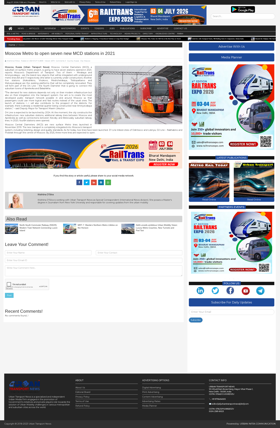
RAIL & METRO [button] (13, 34)
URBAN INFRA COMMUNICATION (258, 423)
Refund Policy (115, 2)
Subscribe (196, 320)
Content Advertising (152, 396)
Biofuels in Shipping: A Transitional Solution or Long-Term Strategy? (82, 39)
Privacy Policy (85, 2)
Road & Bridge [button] (28, 34)
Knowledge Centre (165, 34)
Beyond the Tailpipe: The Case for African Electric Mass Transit (250, 39)
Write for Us (55, 2)
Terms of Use (100, 2)
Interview (50, 28)
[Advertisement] (231, 348)
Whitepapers (68, 28)
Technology (116, 34)
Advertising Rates (151, 401)
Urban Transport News (40, 423)
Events (85, 28)
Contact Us (180, 28)
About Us (80, 387)
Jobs (112, 28)
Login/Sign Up (131, 2)
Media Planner (149, 406)
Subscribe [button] (146, 28)
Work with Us (70, 2)
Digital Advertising (151, 387)
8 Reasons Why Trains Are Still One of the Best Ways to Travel (135, 39)
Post (9, 295)
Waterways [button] (43, 34)
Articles (34, 28)
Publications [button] (127, 28)
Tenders (99, 28)
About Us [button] (42, 2)
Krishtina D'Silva (13, 61)
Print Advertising (150, 392)
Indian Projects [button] (132, 34)
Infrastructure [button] (99, 34)
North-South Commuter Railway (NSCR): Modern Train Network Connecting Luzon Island (38, 227)
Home (12, 45)
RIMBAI (180, 34)
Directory (148, 34)
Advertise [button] (162, 28)
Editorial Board (82, 392)
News (21, 28)
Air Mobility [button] (57, 34)
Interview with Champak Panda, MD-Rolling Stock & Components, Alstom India (192, 39)
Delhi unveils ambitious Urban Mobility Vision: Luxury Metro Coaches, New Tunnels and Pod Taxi (157, 227)
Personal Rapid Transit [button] (77, 34)
